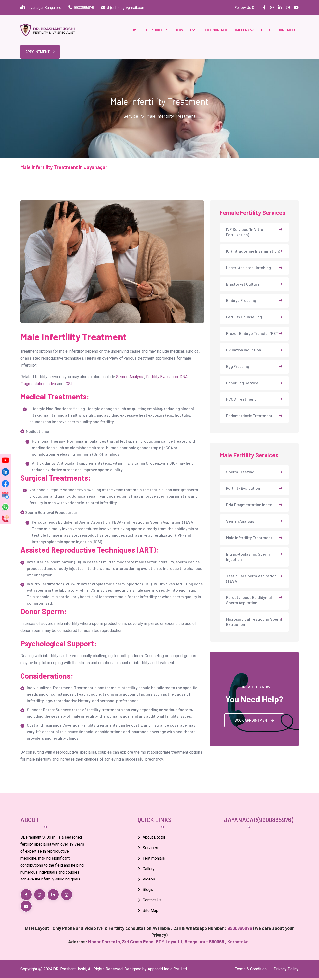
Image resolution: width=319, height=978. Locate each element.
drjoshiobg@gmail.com (126, 7)
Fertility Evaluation (162, 376)
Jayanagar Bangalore (43, 7)
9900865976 (84, 7)
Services (183, 30)
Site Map (150, 910)
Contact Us (152, 900)
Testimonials (215, 30)
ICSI (68, 383)
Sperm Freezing (240, 471)
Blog (265, 30)
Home (133, 30)
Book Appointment (252, 720)
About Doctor (154, 837)
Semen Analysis (130, 376)
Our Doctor (156, 30)
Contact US (288, 30)
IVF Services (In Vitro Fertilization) (244, 232)
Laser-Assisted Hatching (248, 267)
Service (131, 116)
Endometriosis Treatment (249, 415)
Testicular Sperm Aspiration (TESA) (251, 578)
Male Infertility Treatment (249, 537)
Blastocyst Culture (243, 284)
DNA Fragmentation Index (249, 504)
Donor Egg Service (242, 382)
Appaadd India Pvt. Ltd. (168, 969)
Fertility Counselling (244, 316)
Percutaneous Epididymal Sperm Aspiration (249, 600)
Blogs (148, 889)
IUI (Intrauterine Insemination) (253, 251)
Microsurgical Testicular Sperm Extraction (254, 622)
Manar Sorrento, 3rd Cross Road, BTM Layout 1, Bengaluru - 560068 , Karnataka (169, 941)
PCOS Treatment (241, 399)
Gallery (242, 30)
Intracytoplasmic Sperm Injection (248, 557)
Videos (149, 879)
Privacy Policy (286, 969)
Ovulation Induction (243, 349)
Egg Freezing (237, 366)
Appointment (37, 52)
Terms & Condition (251, 969)
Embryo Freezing (241, 300)
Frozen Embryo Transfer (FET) (252, 333)
